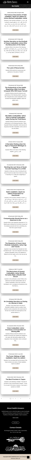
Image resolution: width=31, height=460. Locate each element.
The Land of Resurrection (15, 68)
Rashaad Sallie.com (15, 458)
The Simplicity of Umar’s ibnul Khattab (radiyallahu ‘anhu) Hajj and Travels (15, 245)
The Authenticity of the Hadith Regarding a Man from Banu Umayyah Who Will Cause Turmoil (15, 89)
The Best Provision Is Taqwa (15, 379)
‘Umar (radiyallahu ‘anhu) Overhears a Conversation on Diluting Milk (15, 329)
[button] (27, 2)
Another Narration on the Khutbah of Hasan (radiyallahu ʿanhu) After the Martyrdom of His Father (15, 43)
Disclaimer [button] (15, 422)
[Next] (29, 399)
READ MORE (15, 417)
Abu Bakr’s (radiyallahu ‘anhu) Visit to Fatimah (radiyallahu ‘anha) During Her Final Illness (15, 117)
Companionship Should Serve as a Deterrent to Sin (15, 219)
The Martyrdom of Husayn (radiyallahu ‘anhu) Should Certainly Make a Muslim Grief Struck (15, 274)
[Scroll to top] (28, 457)
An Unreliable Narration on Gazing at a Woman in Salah (15, 302)
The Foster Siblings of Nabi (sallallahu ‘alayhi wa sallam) (15, 357)
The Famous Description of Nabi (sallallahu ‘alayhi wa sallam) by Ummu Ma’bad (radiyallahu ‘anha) (15, 16)
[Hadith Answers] (10, 2)
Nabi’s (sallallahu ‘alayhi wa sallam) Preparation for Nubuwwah (15, 193)
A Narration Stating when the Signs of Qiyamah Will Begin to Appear (15, 145)
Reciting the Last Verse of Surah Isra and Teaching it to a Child (15, 168)
